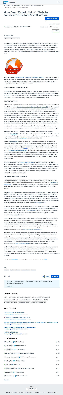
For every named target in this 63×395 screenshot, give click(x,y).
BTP (45, 299)
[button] (53, 31)
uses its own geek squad (22, 243)
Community (12, 2)
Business (18, 270)
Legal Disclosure (29, 392)
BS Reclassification (37, 299)
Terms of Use (14, 392)
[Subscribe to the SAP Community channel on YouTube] (32, 388)
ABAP (5, 297)
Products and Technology (17, 5)
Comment (9, 286)
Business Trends (25, 270)
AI (17, 299)
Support (43, 392)
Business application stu (24, 302)
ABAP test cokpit (45, 297)
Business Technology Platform (38, 302)
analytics (6, 270)
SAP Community (7, 5)
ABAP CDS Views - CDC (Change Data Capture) (19, 297)
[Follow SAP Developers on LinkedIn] (35, 388)
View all (6, 380)
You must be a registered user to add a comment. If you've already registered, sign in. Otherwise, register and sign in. (29, 282)
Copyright (21, 392)
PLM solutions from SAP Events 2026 (14, 312)
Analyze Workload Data (26, 299)
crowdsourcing (14, 141)
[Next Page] (33, 304)
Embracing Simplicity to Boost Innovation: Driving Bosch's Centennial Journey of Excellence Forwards (31, 322)
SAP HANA (17, 38)
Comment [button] (55, 276)
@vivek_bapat (15, 259)
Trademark (37, 392)
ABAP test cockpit (35, 297)
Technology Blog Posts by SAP (37, 5)
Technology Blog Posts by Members (15, 319)
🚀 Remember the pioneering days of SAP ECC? (17, 317)
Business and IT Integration (10, 302)
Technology (26, 5)
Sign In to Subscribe (52, 18)
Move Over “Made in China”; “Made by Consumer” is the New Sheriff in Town (26, 13)
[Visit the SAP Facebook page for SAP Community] (27, 388)
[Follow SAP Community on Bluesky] (30, 388)
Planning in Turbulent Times (11, 332)
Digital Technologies (8, 38)
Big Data (12, 270)
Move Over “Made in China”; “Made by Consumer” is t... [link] (16, 7)
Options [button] (46, 21)
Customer (33, 270)
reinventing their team (40, 202)
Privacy (8, 392)
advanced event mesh (9, 299)
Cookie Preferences (52, 392)
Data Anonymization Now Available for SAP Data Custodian (19, 327)
